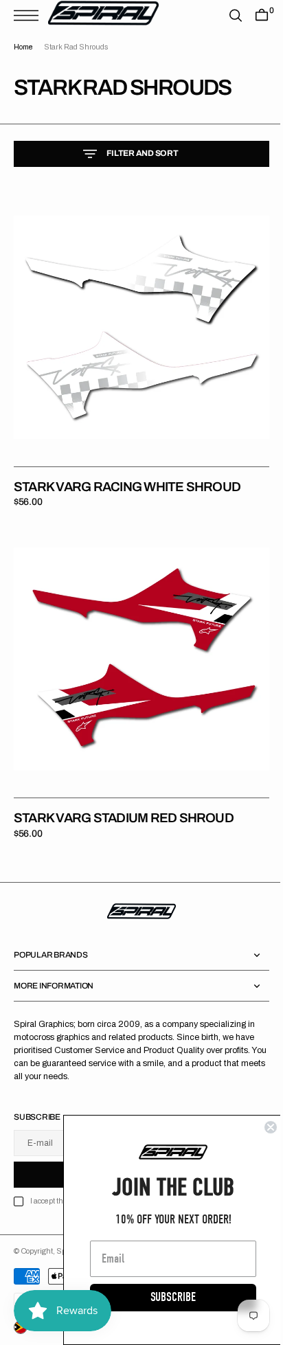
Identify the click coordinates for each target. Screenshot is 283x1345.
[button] (29, 15)
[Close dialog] (260, 1127)
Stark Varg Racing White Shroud (127, 476)
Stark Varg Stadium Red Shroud (124, 797)
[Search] (225, 15)
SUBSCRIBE (162, 1297)
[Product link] (136, 322)
